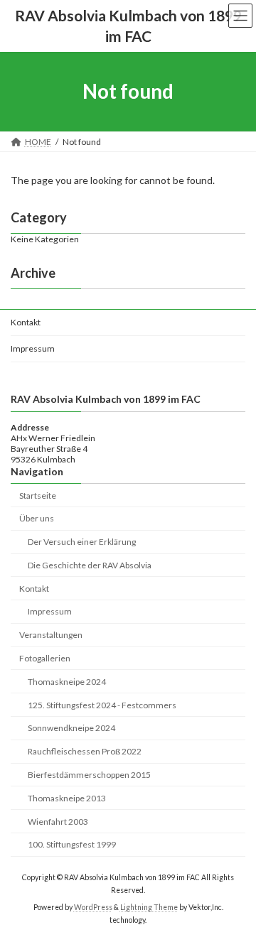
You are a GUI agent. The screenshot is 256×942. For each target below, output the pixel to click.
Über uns (36, 518)
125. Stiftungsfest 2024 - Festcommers (102, 705)
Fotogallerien (44, 658)
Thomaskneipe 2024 (67, 681)
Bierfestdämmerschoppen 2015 (89, 774)
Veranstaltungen (50, 634)
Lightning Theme (149, 907)
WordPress (93, 907)
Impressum (33, 348)
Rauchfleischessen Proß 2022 (85, 751)
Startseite (37, 495)
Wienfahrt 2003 (58, 821)
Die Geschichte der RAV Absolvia (89, 565)
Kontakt (26, 322)
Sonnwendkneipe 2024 (71, 727)
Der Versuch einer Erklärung (82, 541)
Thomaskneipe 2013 (67, 798)
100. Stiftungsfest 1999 (72, 844)
